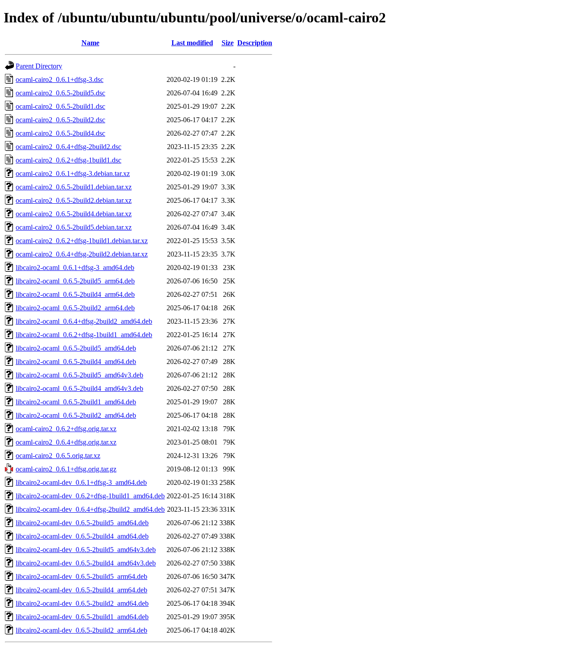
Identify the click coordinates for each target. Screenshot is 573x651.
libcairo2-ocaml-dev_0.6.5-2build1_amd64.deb (82, 617)
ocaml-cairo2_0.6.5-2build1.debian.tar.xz (74, 187)
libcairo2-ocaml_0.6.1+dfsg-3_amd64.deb (75, 267)
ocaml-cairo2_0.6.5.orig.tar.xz (58, 455)
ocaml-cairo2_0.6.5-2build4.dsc (60, 133)
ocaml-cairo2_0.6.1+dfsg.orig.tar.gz (66, 469)
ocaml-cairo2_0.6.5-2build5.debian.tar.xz (74, 227)
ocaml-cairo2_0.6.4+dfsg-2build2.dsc (68, 146)
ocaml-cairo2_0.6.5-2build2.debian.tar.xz (74, 200)
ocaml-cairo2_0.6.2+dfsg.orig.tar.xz (66, 429)
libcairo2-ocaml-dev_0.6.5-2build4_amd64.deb (82, 536)
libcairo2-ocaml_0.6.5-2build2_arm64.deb (75, 308)
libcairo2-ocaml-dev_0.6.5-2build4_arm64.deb (81, 590)
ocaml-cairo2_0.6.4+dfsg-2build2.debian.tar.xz (82, 254)
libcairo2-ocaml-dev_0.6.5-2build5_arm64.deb (81, 576)
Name (90, 43)
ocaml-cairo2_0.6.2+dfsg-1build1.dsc (68, 160)
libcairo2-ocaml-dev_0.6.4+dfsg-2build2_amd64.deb (90, 509)
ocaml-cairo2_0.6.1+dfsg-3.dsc (59, 79)
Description (254, 43)
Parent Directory (39, 66)
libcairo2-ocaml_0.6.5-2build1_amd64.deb (76, 402)
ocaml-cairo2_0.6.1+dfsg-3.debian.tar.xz (73, 173)
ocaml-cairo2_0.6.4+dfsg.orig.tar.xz (66, 442)
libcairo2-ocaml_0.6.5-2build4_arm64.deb (75, 294)
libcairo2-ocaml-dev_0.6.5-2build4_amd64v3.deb (86, 563)
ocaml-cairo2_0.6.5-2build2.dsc (60, 120)
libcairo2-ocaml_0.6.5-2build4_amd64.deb (76, 361)
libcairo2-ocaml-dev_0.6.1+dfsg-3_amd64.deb (81, 482)
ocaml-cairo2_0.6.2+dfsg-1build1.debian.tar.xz (82, 240)
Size (228, 43)
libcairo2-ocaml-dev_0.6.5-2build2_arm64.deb (81, 630)
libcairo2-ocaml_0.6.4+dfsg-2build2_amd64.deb (84, 321)
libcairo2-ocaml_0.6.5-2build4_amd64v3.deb (79, 388)
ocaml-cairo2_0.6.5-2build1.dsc (60, 106)
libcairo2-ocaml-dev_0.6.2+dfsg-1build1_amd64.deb (90, 496)
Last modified (192, 43)
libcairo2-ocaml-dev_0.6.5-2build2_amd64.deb (82, 603)
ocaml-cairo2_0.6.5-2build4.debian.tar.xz (74, 214)
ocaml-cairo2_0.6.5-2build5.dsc (60, 93)
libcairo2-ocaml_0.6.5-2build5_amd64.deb (76, 348)
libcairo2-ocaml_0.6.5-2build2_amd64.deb (76, 415)
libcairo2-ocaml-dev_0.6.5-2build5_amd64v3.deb (86, 549)
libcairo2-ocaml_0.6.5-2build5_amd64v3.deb (79, 375)
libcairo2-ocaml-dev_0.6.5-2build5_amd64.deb (82, 523)
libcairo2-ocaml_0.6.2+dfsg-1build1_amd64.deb (84, 334)
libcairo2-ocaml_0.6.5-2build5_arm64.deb (75, 281)
